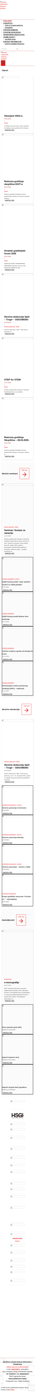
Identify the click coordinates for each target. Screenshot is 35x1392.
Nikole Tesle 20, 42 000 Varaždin (17, 1367)
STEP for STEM (12, 379)
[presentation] (17, 82)
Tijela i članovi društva (14, 25)
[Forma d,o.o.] (18, 1199)
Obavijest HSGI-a (13, 116)
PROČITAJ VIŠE (10, 130)
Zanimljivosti (7, 979)
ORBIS (12, 1389)
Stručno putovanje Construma (14, 808)
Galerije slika (10, 39)
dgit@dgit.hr (15, 1369)
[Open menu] (3, 63)
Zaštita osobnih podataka (14, 44)
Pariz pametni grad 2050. (12, 1027)
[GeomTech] (18, 1175)
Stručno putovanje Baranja (13, 837)
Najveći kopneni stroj (10, 1057)
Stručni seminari (10, 30)
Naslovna (7, 21)
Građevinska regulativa (14, 35)
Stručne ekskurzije (12, 32)
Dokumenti (9, 27)
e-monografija (11, 982)
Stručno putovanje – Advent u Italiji (16, 867)
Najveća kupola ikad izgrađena (14, 1087)
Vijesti (6, 123)
